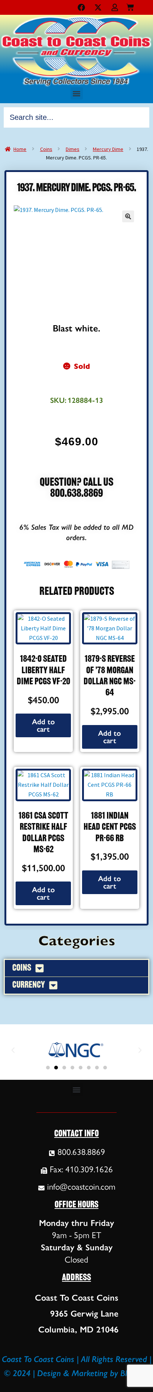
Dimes (72, 149)
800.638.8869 (76, 494)
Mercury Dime (108, 149)
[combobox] (76, 117)
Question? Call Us (76, 483)
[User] (114, 7)
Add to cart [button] (43, 725)
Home (19, 149)
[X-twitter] (98, 7)
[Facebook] (81, 7)
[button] (77, 93)
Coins (46, 149)
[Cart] (130, 5)
